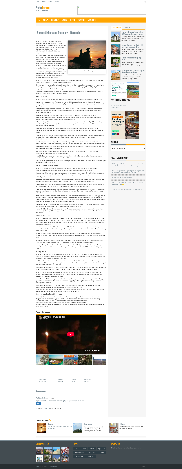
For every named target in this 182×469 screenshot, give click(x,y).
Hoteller (122, 424)
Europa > (52, 32)
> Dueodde (87, 379)
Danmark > (64, 32)
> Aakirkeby (42, 379)
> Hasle (60, 381)
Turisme (92, 449)
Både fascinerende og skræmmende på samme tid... (127, 189)
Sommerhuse (79, 456)
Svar (38, 403)
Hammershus (88, 424)
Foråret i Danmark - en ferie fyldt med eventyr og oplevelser (132, 46)
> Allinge (60, 379)
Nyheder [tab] (127, 27)
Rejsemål (45, 20)
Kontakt (44, 1)
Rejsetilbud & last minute (119, 105)
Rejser (84, 449)
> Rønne (86, 381)
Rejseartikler (90, 456)
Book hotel (115, 107)
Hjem (38, 1)
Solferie (72, 20)
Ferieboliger (55, 20)
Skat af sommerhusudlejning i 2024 (131, 58)
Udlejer (50, 1)
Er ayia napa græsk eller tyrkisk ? (122, 177)
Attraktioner (92, 20)
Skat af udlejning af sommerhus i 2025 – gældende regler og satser (133, 33)
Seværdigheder (79, 452)
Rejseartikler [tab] (117, 27)
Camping (64, 20)
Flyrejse (50, 424)
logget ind (47, 408)
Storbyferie (81, 20)
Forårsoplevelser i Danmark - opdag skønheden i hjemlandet (133, 71)
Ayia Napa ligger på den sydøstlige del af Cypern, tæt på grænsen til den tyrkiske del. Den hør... (128, 172)
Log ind (57, 1)
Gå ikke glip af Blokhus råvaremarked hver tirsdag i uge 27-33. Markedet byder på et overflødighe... (127, 165)
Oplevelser (101, 449)
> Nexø (74, 381)
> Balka (74, 379)
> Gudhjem (42, 381)
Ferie (43, 9)
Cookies (38, 466)
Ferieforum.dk (54, 466)
